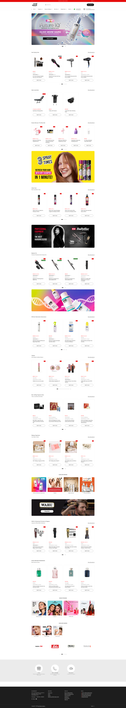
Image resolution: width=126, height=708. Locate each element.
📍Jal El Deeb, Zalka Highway (86, 695)
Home (49, 694)
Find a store (50, 692)
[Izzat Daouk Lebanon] (35, 5)
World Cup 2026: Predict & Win (53, 696)
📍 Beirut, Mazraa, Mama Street (86, 692)
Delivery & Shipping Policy (69, 694)
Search (49, 695)
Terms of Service (67, 695)
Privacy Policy (67, 698)
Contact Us (67, 696)
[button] (90, 5)
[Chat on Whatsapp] (55, 668)
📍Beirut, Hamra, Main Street (86, 694)
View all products (91, 52)
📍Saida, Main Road (84, 696)
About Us (66, 699)
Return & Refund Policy (69, 692)
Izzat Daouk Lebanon (41, 706)
